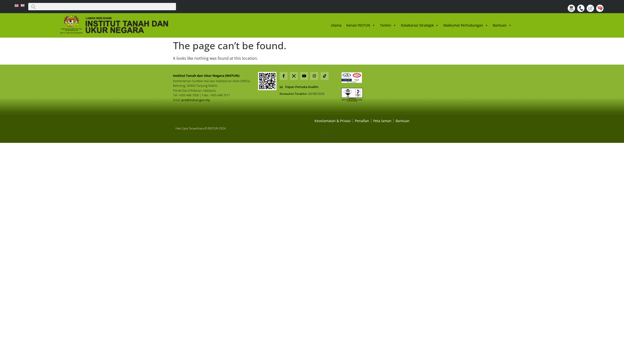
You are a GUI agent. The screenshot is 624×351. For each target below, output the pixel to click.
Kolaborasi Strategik (417, 25)
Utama (336, 25)
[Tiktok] (325, 76)
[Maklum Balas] (591, 10)
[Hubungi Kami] (581, 10)
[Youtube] (304, 76)
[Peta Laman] (572, 10)
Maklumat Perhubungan (463, 25)
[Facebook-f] (284, 76)
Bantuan (500, 25)
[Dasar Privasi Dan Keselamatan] (362, 121)
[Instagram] (314, 76)
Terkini (385, 25)
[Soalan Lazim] (600, 10)
